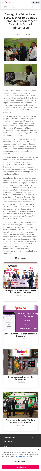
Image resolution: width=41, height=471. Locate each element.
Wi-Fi (14, 7)
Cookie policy (20, 456)
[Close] (38, 449)
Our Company (8, 442)
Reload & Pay (36, 2)
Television (23, 7)
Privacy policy (28, 456)
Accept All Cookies (20, 467)
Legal (5, 446)
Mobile (6, 7)
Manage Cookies (20, 461)
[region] (20, 459)
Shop (33, 7)
